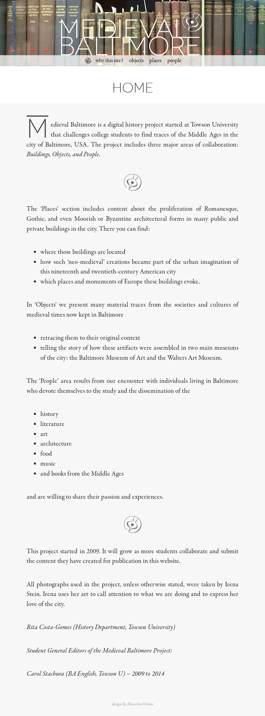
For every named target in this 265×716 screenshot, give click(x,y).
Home (88, 60)
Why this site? (109, 60)
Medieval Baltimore (132, 32)
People (174, 60)
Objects (136, 60)
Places (155, 60)
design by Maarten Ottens (133, 704)
